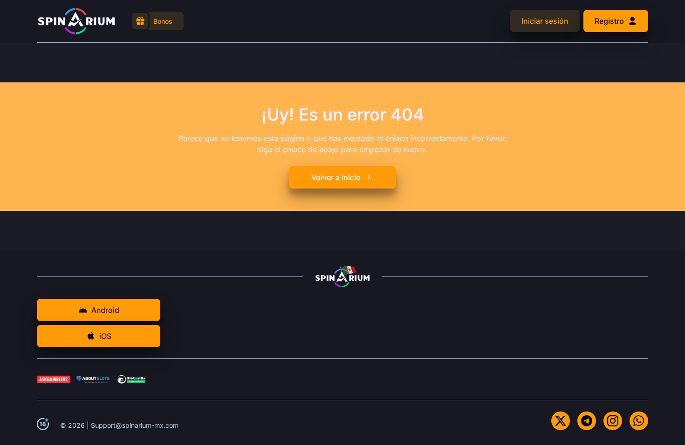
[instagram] (612, 420)
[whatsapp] (639, 420)
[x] (560, 420)
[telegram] (586, 420)
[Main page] (76, 21)
